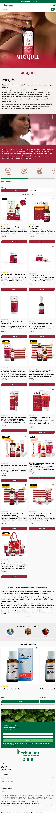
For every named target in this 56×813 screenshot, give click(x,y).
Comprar (14, 241)
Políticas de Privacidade (6, 769)
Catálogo (3, 767)
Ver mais (28, 616)
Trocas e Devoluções (6, 772)
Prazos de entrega (5, 770)
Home (2, 181)
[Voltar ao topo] (53, 810)
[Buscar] (53, 9)
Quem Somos (4, 766)
